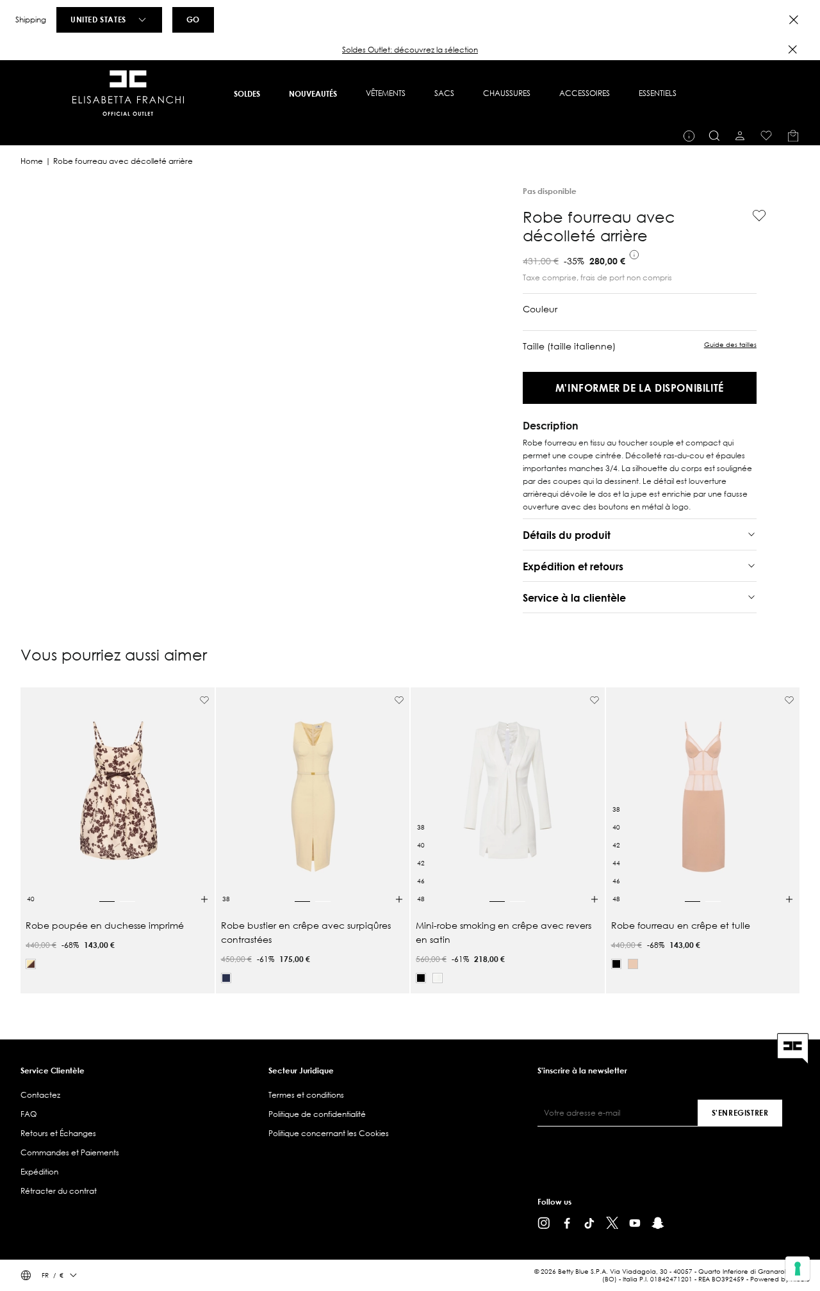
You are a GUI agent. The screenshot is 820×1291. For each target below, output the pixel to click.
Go (193, 19)
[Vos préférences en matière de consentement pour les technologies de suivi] (797, 1268)
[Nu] (633, 964)
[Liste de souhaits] (766, 135)
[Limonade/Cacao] (31, 964)
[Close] (793, 19)
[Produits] (793, 135)
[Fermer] (792, 49)
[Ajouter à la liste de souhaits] (754, 215)
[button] (410, 50)
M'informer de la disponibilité (639, 387)
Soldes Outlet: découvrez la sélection (410, 49)
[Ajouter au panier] (204, 899)
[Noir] (421, 978)
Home (31, 161)
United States (98, 19)
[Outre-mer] (226, 978)
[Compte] (740, 135)
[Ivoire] (437, 978)
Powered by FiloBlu (780, 1279)
